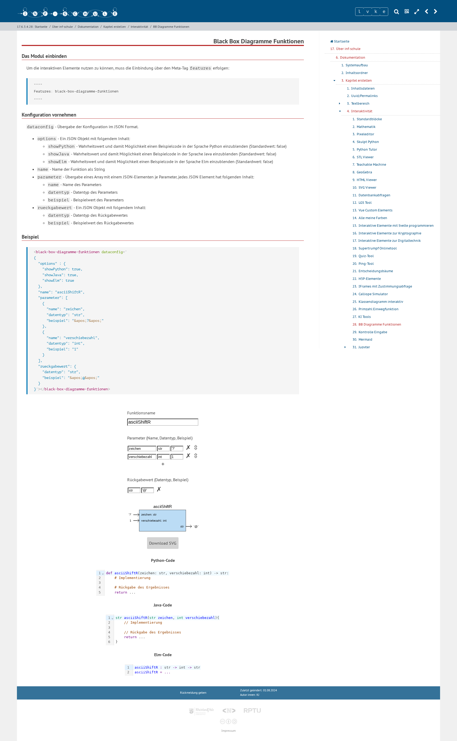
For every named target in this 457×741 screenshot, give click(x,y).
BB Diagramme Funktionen (171, 27)
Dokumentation (88, 27)
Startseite (41, 27)
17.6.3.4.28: (25, 27)
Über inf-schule (62, 27)
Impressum (228, 731)
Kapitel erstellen (114, 27)
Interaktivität (139, 27)
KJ (258, 695)
